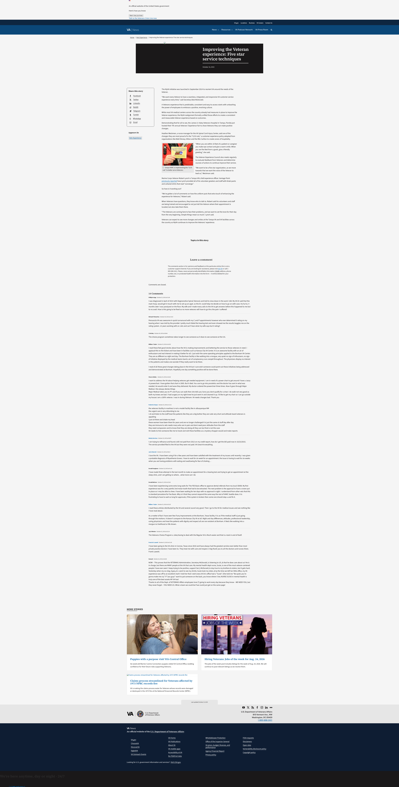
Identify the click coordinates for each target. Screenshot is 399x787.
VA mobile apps (174, 749)
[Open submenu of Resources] (231, 29)
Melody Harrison (153, 438)
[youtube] (243, 707)
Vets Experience (135, 138)
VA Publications (174, 741)
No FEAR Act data (175, 756)
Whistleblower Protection (215, 738)
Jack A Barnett (153, 452)
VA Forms (172, 738)
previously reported (169, 181)
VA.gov (133, 739)
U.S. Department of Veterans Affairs (167, 731)
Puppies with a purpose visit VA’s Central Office (158, 659)
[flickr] (271, 707)
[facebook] (257, 707)
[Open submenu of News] (218, 29)
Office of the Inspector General (217, 741)
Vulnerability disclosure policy (254, 749)
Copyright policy (249, 752)
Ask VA (220, 269)
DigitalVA (134, 750)
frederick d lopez (153, 405)
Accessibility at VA (175, 752)
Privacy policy (211, 754)
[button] (143, 18)
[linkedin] (266, 707)
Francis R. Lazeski (153, 542)
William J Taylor (153, 504)
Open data (247, 745)
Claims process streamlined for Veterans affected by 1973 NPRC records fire (161, 682)
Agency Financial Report (215, 751)
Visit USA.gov (176, 762)
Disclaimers (247, 741)
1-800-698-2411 (265, 720)
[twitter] (248, 707)
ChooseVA (135, 743)
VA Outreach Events (138, 754)
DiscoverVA (135, 747)
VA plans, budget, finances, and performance (218, 746)
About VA (171, 745)
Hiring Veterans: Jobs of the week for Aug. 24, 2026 (235, 659)
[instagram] (262, 707)
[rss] (252, 707)
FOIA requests (248, 738)
